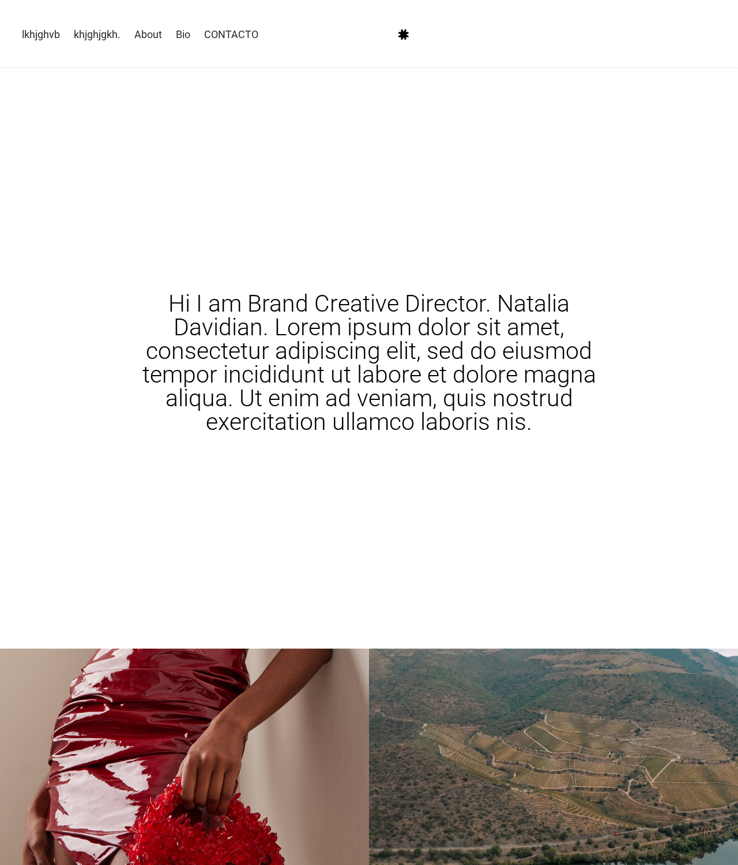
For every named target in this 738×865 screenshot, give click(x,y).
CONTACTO (231, 34)
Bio (183, 34)
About (148, 34)
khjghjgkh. (97, 34)
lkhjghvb (41, 34)
